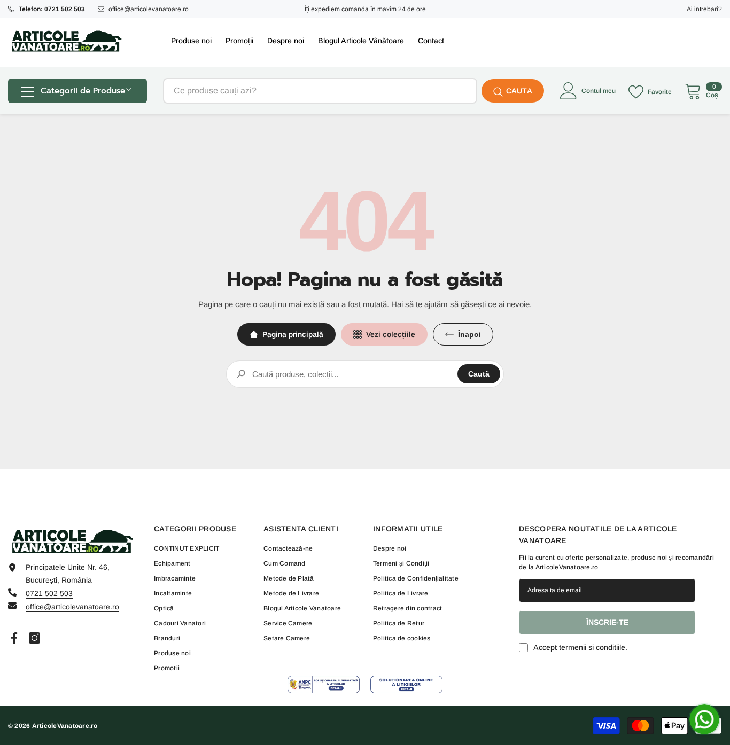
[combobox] (320, 91)
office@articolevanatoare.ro (148, 9)
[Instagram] (34, 638)
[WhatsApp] (704, 719)
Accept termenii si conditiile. (580, 647)
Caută (479, 374)
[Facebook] (14, 638)
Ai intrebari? (704, 9)
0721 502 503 (49, 593)
